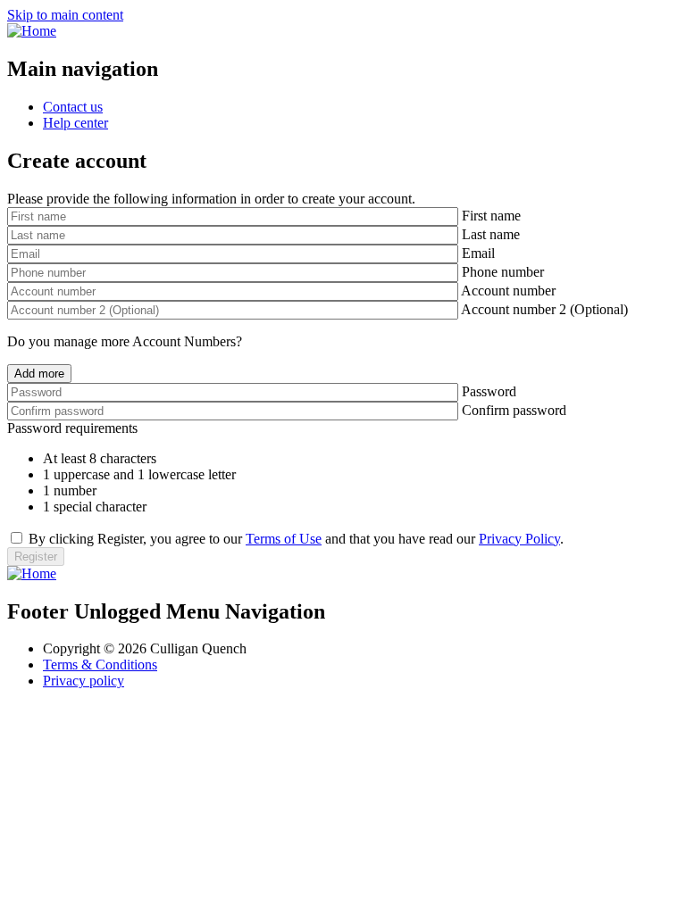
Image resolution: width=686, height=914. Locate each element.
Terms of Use (284, 538)
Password (489, 391)
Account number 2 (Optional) (544, 309)
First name (491, 215)
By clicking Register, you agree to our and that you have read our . (296, 538)
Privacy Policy (519, 538)
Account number (508, 290)
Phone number (503, 271)
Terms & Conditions (100, 664)
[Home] (31, 30)
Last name (491, 234)
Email (478, 253)
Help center (75, 122)
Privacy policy (83, 680)
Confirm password (514, 410)
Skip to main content (65, 14)
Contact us (73, 106)
